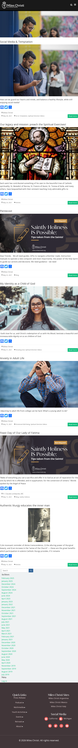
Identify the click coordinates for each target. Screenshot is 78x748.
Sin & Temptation (21, 116)
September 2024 (9, 590)
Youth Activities (19, 712)
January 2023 (7, 601)
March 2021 (7, 633)
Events (19, 717)
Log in (4, 681)
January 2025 (7, 581)
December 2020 (8, 642)
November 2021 (8, 610)
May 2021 (6, 628)
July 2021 (5, 622)
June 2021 (6, 625)
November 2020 (8, 645)
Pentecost (6, 211)
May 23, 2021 (7, 275)
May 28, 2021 (7, 116)
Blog (17, 275)
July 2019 (5, 674)
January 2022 (7, 604)
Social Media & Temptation (16, 41)
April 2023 (6, 598)
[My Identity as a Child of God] (39, 287)
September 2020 (9, 651)
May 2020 (6, 660)
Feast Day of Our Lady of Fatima (19, 433)
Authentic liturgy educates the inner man (25, 505)
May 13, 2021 (7, 497)
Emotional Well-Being (23, 424)
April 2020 (6, 663)
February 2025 (8, 578)
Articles (18, 202)
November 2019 (8, 665)
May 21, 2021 (7, 350)
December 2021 (8, 607)
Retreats (19, 721)
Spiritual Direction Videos (36, 116)
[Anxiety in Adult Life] (39, 362)
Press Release (19, 698)
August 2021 (7, 619)
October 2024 (7, 587)
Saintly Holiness (25, 497)
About (19, 726)
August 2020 (7, 654)
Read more (73, 116)
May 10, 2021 (7, 564)
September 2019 (9, 668)
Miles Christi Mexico (58, 702)
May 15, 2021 (7, 424)
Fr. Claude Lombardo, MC (13, 494)
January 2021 (7, 639)
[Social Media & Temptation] (39, 46)
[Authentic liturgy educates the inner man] (39, 509)
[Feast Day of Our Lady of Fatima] (39, 437)
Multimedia (19, 707)
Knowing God (20, 350)
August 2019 (7, 671)
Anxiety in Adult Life (12, 358)
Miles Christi (8, 112)
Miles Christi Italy (58, 706)
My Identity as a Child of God (17, 283)
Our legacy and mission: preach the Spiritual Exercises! (33, 124)
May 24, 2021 (7, 202)
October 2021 (7, 613)
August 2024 (7, 593)
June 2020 (6, 657)
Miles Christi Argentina (59, 698)
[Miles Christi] (13, 3)
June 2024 (6, 595)
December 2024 (8, 584)
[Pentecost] (39, 215)
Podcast (18, 702)
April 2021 (6, 631)
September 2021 (9, 616)
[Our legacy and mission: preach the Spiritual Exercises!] (39, 128)
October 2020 (7, 648)
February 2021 (8, 636)
